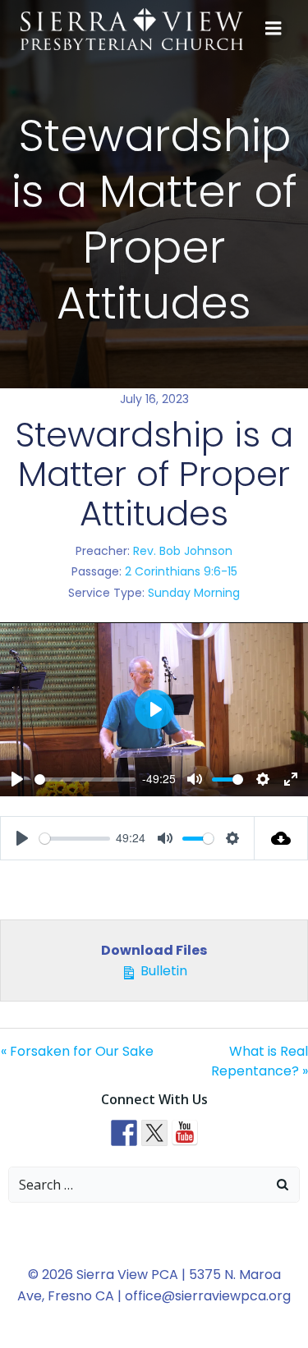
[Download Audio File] (281, 838)
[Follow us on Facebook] (124, 1133)
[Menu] (273, 29)
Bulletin (162, 970)
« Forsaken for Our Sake (77, 1051)
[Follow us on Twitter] (154, 1133)
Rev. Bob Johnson (182, 551)
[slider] (85, 779)
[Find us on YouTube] (185, 1133)
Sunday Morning (194, 593)
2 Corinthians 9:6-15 (181, 571)
